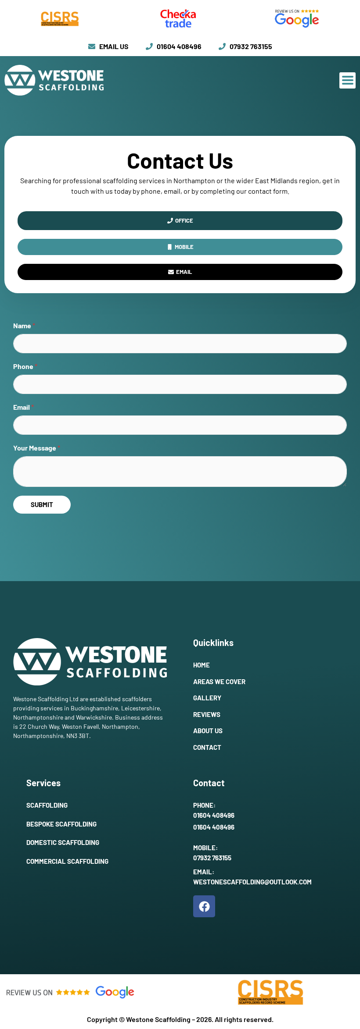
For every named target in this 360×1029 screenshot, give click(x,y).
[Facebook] (204, 906)
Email (23, 407)
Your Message (36, 448)
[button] (347, 80)
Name (24, 325)
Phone (25, 366)
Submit (42, 504)
